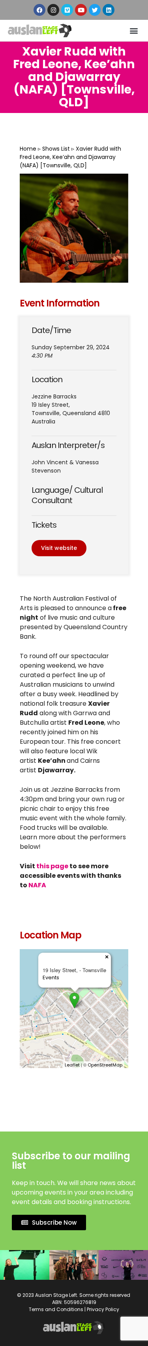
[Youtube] (81, 10)
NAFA (37, 885)
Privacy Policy (103, 1309)
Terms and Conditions (56, 1309)
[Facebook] (39, 10)
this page (52, 866)
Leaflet (72, 1065)
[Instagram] (53, 10)
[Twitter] (95, 10)
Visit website (59, 548)
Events (51, 977)
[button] (133, 30)
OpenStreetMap (105, 1065)
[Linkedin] (108, 10)
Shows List (56, 149)
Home (28, 149)
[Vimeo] (67, 10)
